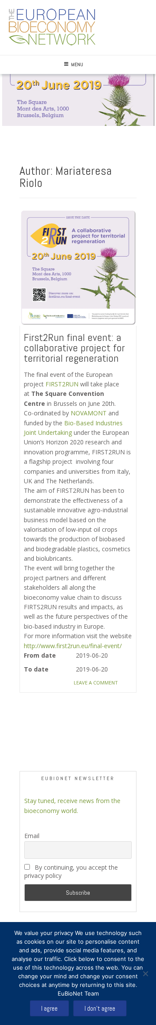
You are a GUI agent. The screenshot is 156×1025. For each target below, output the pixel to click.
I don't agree (99, 1008)
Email (31, 836)
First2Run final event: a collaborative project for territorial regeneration (74, 348)
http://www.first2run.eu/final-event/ (73, 646)
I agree (49, 1008)
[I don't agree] (145, 973)
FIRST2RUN (62, 384)
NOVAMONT (89, 413)
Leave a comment (96, 682)
